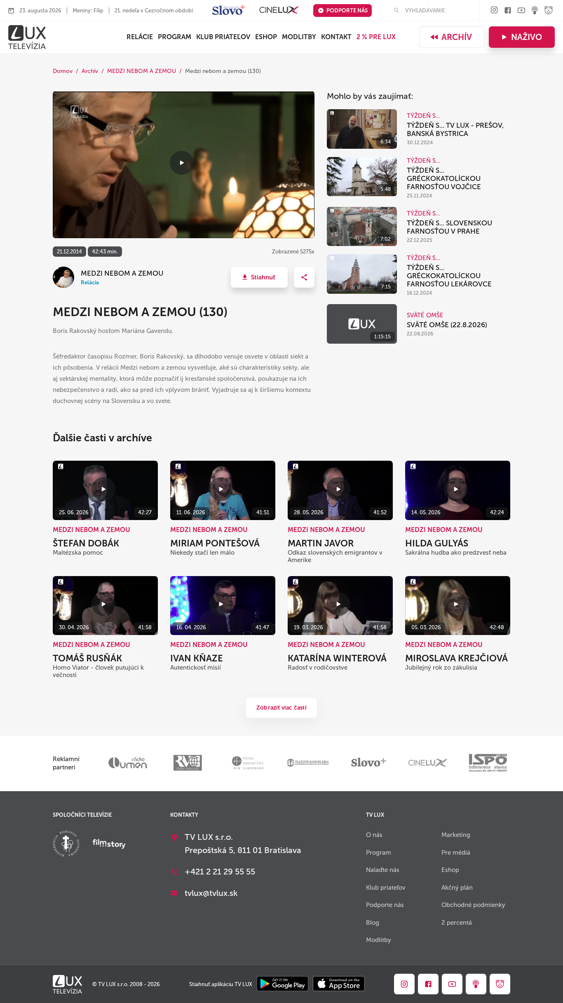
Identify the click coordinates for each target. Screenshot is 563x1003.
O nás (374, 835)
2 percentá (456, 922)
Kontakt (336, 37)
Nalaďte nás (382, 870)
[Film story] (109, 845)
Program (174, 37)
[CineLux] (279, 10)
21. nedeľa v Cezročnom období (154, 10)
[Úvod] (27, 37)
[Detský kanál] (548, 11)
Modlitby (299, 37)
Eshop (450, 870)
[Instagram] (494, 10)
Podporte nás (347, 10)
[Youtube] (521, 11)
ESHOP (266, 37)
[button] (259, 277)
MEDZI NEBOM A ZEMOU (141, 71)
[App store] (339, 984)
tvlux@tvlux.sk (211, 893)
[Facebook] (508, 11)
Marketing (455, 835)
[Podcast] (535, 11)
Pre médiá (455, 852)
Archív (456, 37)
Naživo (526, 37)
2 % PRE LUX (376, 37)
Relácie (140, 37)
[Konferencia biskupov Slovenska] (66, 844)
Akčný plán (457, 887)
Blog (372, 922)
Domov (63, 71)
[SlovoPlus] (228, 10)
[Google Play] (282, 984)
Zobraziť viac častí (281, 707)
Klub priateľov (223, 37)
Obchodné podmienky (473, 905)
